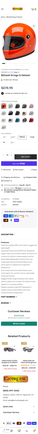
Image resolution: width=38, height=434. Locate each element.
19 (33, 63)
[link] (14, 346)
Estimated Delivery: (11, 185)
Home (3, 17)
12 (22, 63)
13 (24, 63)
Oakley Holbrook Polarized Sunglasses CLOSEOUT (28, 362)
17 (30, 63)
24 (19, 65)
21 (15, 65)
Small (12, 137)
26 (23, 65)
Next (34, 356)
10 (19, 63)
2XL (12, 142)
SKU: (3, 202)
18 (32, 63)
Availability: (5, 199)
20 (35, 63)
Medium (22, 137)
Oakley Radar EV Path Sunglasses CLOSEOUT (9, 361)
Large (32, 137)
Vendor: (4, 205)
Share (34, 170)
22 (16, 65)
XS (4, 137)
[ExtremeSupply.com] (17, 9)
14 (25, 63)
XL (4, 142)
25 (21, 65)
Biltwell (15, 205)
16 (28, 63)
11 (20, 63)
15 (27, 63)
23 (18, 65)
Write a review (19, 324)
